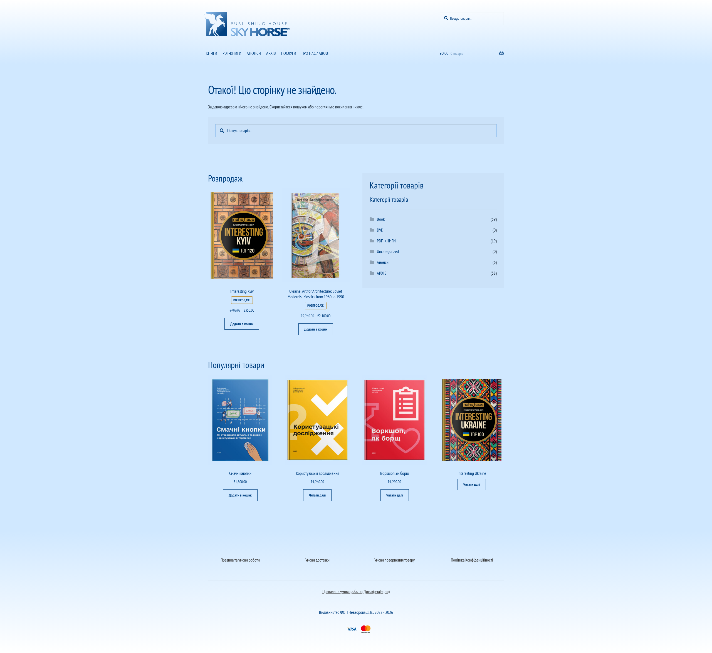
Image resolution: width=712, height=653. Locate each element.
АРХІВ (271, 53)
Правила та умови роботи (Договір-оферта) (356, 591)
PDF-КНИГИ (231, 53)
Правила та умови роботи (240, 560)
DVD (380, 230)
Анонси (383, 262)
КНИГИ (211, 53)
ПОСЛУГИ (288, 53)
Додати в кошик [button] (241, 323)
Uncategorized (388, 251)
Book (381, 219)
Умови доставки (317, 560)
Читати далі (317, 495)
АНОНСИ (254, 53)
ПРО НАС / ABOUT (315, 53)
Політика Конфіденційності (472, 560)
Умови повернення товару (394, 560)
